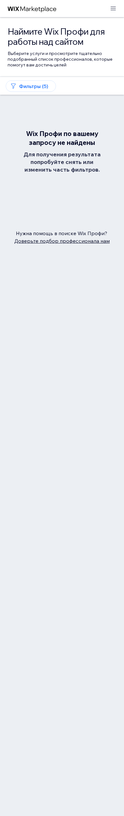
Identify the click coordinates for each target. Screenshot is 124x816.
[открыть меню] (113, 8)
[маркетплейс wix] (32, 8)
